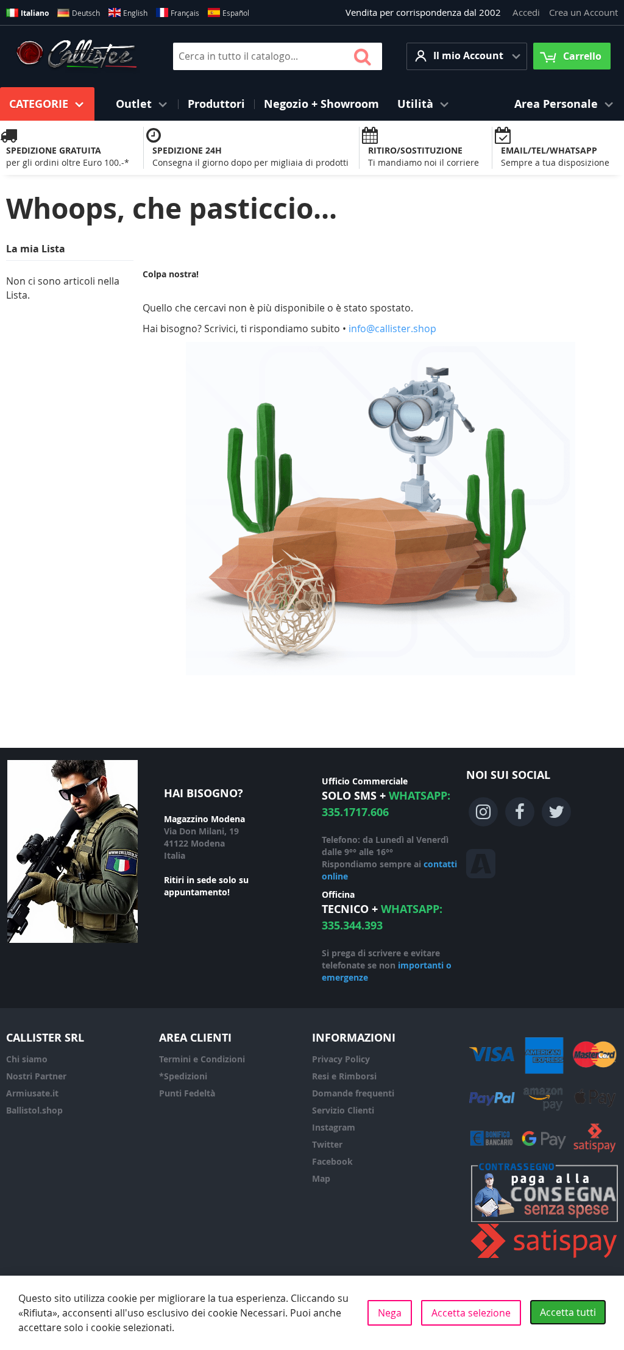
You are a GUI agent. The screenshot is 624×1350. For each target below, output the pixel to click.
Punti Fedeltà (187, 1093)
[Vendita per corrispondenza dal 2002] (76, 56)
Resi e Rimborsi (344, 1076)
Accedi (526, 12)
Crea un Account (583, 12)
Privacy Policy (341, 1059)
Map (321, 1178)
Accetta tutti (568, 1312)
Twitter (327, 1144)
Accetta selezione (471, 1313)
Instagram (333, 1127)
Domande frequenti (353, 1093)
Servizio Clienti (343, 1110)
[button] (466, 56)
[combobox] (277, 56)
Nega (390, 1313)
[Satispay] (544, 1258)
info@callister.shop (392, 328)
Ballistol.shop (34, 1110)
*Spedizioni (183, 1076)
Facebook (332, 1161)
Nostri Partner (36, 1076)
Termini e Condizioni (202, 1059)
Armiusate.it (32, 1093)
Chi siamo (27, 1059)
